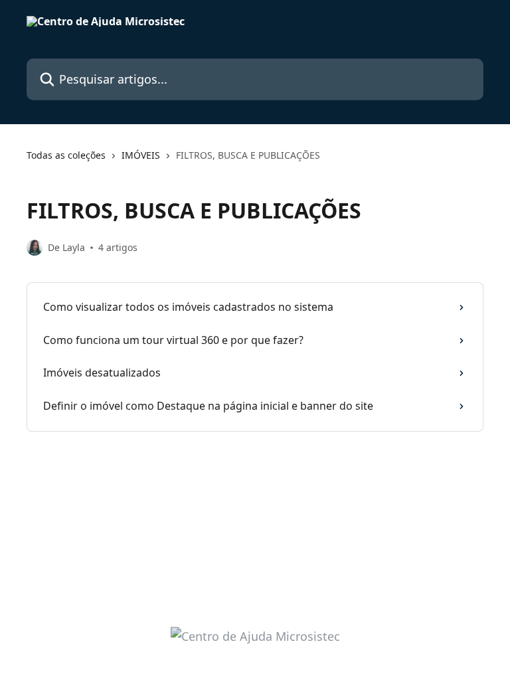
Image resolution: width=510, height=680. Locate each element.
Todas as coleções (66, 155)
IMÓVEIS (141, 155)
